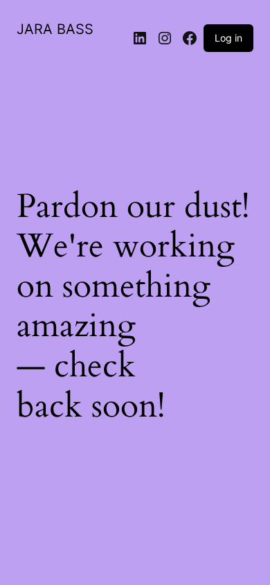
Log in (228, 38)
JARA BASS (55, 29)
